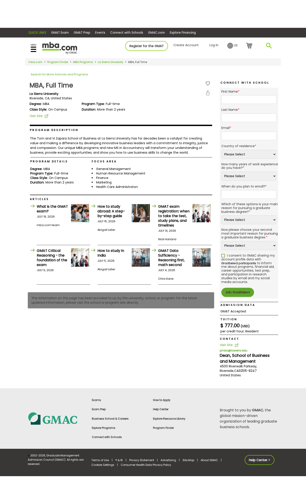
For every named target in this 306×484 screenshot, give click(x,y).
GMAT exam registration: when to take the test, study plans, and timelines (174, 216)
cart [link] (250, 46)
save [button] (208, 83)
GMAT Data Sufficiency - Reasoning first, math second (171, 257)
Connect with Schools (126, 33)
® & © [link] (119, 460)
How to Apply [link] (161, 400)
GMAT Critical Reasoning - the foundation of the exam (52, 257)
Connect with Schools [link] (107, 437)
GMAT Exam (60, 33)
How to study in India (110, 253)
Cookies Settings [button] (102, 465)
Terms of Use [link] (100, 460)
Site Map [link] (188, 460)
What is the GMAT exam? (52, 209)
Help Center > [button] (259, 460)
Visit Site (36, 116)
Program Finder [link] (163, 428)
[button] (232, 46)
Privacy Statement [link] (141, 460)
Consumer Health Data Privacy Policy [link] (146, 465)
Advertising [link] (168, 460)
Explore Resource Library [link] (169, 419)
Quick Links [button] (37, 33)
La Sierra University (110, 62)
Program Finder (57, 62)
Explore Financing (183, 33)
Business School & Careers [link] (110, 419)
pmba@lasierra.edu (233, 350)
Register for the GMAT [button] (146, 46)
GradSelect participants (238, 263)
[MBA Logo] (59, 48)
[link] (57, 418)
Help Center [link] (160, 409)
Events (100, 33)
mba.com (35, 62)
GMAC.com (156, 33)
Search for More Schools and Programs (59, 74)
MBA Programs (83, 62)
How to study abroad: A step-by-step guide (111, 211)
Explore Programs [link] (103, 428)
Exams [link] (96, 400)
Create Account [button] (186, 45)
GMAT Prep (82, 33)
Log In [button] (213, 45)
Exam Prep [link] (99, 409)
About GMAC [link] (209, 460)
